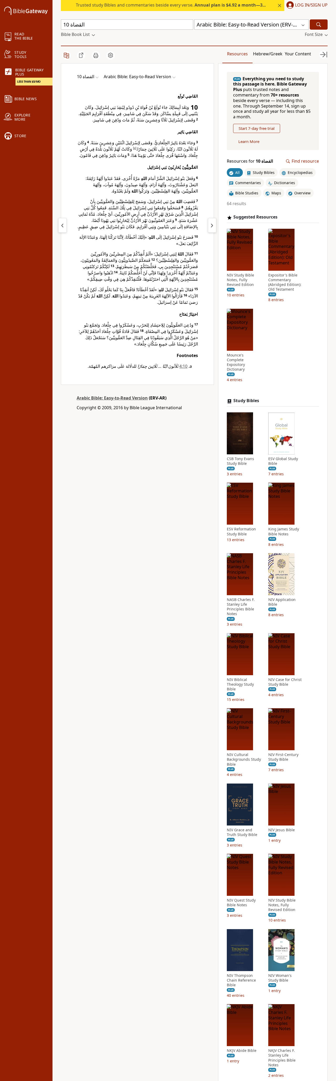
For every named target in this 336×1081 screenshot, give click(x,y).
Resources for (250, 161)
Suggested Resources (255, 217)
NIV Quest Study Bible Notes (241, 903)
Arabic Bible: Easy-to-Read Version (112, 398)
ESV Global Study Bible (283, 461)
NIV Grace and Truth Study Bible (242, 832)
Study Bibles (246, 401)
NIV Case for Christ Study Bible (285, 682)
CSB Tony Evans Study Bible (240, 461)
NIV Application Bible (282, 602)
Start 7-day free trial (257, 128)
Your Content (298, 54)
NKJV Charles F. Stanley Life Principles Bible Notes (282, 1058)
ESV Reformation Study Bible (241, 531)
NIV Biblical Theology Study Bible (240, 684)
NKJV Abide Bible (241, 1050)
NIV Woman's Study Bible (280, 978)
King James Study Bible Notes (283, 531)
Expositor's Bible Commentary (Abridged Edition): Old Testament (284, 282)
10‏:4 (183, 366)
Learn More (248, 141)
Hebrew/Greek (267, 54)
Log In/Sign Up (311, 5)
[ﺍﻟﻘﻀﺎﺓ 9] (62, 225)
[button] (306, 5)
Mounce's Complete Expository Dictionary (236, 362)
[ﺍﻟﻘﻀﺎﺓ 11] (212, 225)
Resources (237, 54)
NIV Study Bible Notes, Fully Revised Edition (240, 280)
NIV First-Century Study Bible (283, 757)
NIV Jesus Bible (281, 830)
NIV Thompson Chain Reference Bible (241, 980)
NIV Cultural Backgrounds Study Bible (244, 760)
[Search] (319, 24)
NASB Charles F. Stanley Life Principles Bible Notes (241, 606)
